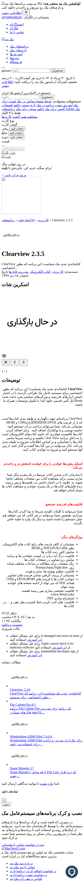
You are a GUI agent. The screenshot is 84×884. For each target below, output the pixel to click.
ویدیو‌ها (14, 58)
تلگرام (14, 28)
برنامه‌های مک (19, 46)
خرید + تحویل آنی (13, 148)
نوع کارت (8, 120)
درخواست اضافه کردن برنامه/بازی (33, 871)
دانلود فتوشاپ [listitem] (11, 105)
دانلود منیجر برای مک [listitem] (30, 109)
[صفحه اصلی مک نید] (8, 39)
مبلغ (4, 132)
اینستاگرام (17, 24)
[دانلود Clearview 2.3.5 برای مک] (11, 244)
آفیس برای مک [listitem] (55, 109)
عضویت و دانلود (12, 624)
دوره (5, 137)
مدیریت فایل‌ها (18, 271)
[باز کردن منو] (3, 67)
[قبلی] (15, 362)
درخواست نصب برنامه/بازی (28, 875)
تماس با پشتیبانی (13, 844)
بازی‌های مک (18, 50)
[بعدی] (24, 362)
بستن (6, 804)
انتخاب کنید (17, 128)
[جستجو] (58, 70)
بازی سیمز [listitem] (28, 105)
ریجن (5, 128)
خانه (21, 220)
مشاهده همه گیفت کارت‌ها (20, 116)
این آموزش (34, 639)
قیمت (5, 141)
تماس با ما (17, 32)
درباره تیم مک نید (21, 863)
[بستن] (6, 362)
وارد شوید (46, 783)
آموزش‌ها (16, 54)
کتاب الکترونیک (40, 271)
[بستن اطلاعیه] (26, 12)
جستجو (6, 70)
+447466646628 (12, 17)
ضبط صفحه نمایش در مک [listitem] (34, 101)
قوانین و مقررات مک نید (26, 879)
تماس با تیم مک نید (22, 867)
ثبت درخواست (34, 844)
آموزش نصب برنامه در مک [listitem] (54, 105)
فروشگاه (16, 62)
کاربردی (43, 220)
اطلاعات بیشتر (12, 13)
